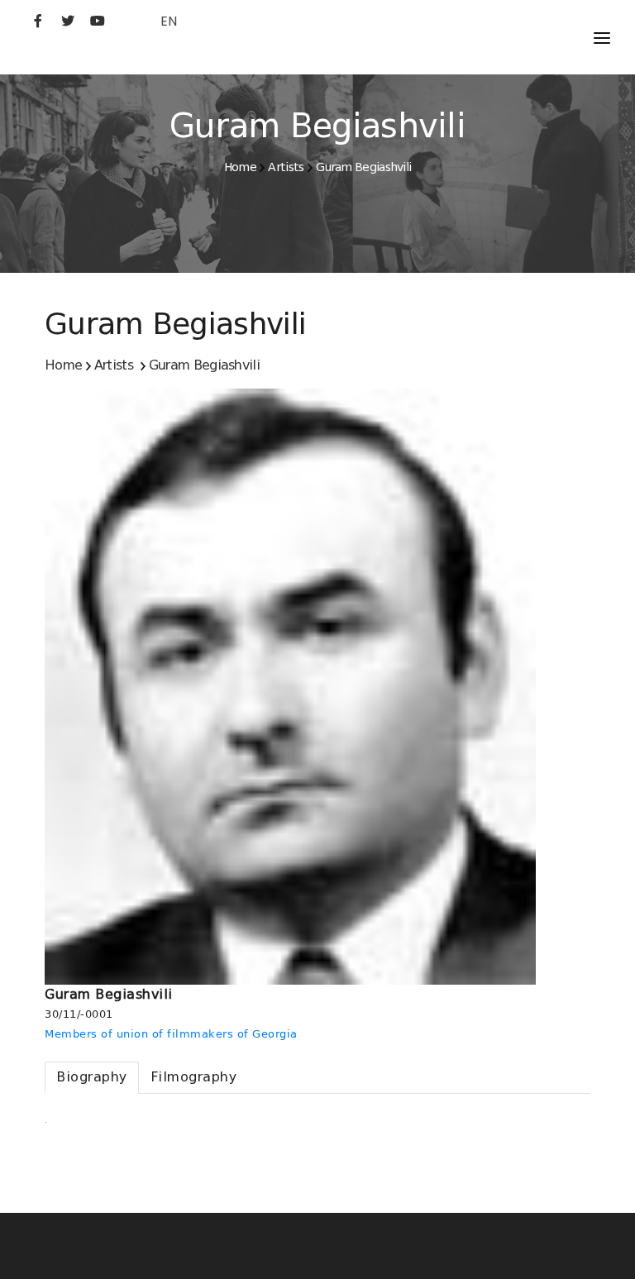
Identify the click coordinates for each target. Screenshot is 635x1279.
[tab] (92, 1078)
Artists (285, 167)
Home (240, 167)
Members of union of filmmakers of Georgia (171, 1034)
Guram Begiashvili (363, 167)
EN (168, 21)
